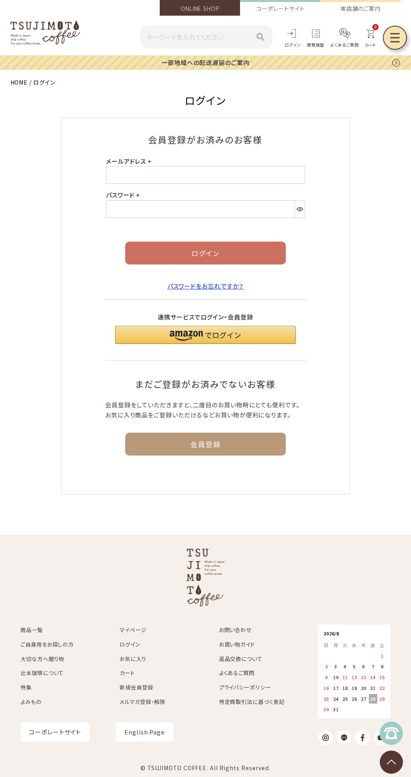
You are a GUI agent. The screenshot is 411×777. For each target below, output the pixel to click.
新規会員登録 (136, 687)
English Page (144, 732)
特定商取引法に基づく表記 (252, 702)
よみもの (31, 702)
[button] (205, 335)
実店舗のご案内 (360, 8)
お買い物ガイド (237, 644)
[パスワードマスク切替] (300, 209)
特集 (26, 687)
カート (127, 673)
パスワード (124, 195)
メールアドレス (130, 161)
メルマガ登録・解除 (142, 702)
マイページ (133, 630)
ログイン (293, 45)
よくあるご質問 (344, 45)
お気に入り (133, 659)
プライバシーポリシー (245, 687)
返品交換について (240, 659)
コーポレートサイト (280, 8)
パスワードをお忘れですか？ (205, 286)
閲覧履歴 (316, 45)
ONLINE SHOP (200, 8)
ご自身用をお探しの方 (47, 644)
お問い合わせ (235, 630)
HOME (19, 82)
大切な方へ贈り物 (42, 659)
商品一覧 (31, 630)
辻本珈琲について (42, 673)
